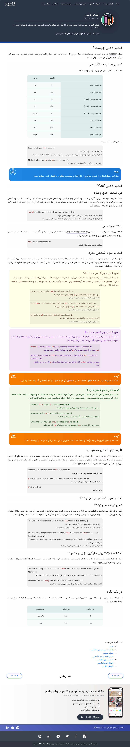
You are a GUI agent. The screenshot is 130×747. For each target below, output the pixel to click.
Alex (30, 580)
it (66, 346)
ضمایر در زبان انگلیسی (105, 659)
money (63, 160)
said (49, 160)
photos (57, 580)
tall (37, 148)
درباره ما (55, 4)
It (51, 113)
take (64, 346)
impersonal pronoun (77, 231)
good (61, 413)
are (42, 422)
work (43, 212)
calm (50, 315)
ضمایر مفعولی (108, 653)
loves (34, 580)
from (66, 478)
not (55, 413)
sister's (37, 315)
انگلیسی (89, 33)
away (77, 568)
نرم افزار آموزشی (80, 4)
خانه (117, 4)
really (55, 404)
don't (89, 532)
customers (41, 536)
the (37, 478)
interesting (62, 404)
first (85, 303)
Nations (41, 521)
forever (83, 568)
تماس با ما (45, 4)
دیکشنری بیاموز (66, 4)
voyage (90, 303)
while (86, 346)
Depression (81, 478)
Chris (33, 422)
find (47, 568)
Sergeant (95, 568)
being (70, 355)
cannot (35, 241)
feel (62, 422)
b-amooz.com (42, 744)
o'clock (35, 487)
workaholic (46, 346)
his (37, 469)
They (52, 134)
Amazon (31, 532)
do (34, 568)
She (51, 106)
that (46, 478)
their (34, 536)
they (75, 355)
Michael (31, 160)
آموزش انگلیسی (107, 666)
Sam (30, 469)
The (32, 303)
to (40, 212)
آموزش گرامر (79, 33)
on (74, 303)
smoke (41, 241)
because (51, 469)
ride (69, 291)
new (40, 291)
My (32, 315)
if (53, 212)
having (47, 422)
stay (56, 521)
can (88, 355)
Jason (33, 413)
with (54, 532)
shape (66, 413)
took (34, 469)
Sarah (30, 148)
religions (39, 355)
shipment (61, 532)
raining (64, 469)
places (71, 580)
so (46, 315)
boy (74, 422)
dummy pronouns (99, 456)
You (51, 92)
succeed (68, 212)
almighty (63, 355)
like (33, 404)
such (58, 291)
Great (74, 478)
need (36, 212)
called (37, 160)
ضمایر (69, 33)
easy (70, 346)
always (61, 315)
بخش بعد (14, 675)
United (35, 521)
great (64, 291)
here (46, 241)
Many (33, 355)
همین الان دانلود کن (91, 717)
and (40, 148)
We (52, 120)
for (81, 346)
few (42, 532)
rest (77, 346)
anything (39, 568)
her (77, 303)
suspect (56, 568)
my (37, 291)
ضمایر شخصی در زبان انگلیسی (102, 649)
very (81, 303)
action (82, 521)
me (42, 160)
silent (61, 521)
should (48, 521)
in (51, 303)
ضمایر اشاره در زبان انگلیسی (103, 656)
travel (41, 580)
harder (49, 212)
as (56, 355)
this (36, 404)
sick (42, 413)
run (73, 568)
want (60, 212)
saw (37, 413)
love (33, 291)
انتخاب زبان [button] (108, 4)
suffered (59, 478)
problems (35, 358)
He (52, 99)
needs (56, 160)
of (61, 580)
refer (46, 355)
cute (50, 148)
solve (93, 355)
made (47, 303)
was (42, 303)
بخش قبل (116, 675)
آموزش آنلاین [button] (95, 4)
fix (78, 532)
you (55, 212)
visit (80, 580)
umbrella (43, 469)
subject (112, 54)
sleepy (67, 315)
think (47, 404)
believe (81, 355)
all (96, 355)
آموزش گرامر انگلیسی (105, 663)
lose (30, 536)
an (58, 355)
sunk (71, 303)
